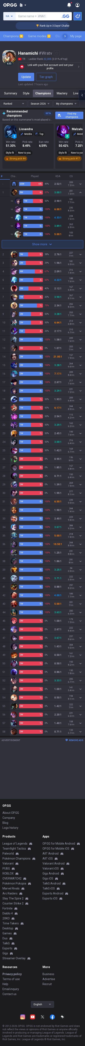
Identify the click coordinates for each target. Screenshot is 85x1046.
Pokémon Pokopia (14, 883)
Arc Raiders (10, 893)
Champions (12, 36)
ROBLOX (8, 873)
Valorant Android (53, 863)
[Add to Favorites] (57, 53)
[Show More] (23, 5)
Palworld (8, 853)
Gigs (5, 953)
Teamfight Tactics (14, 848)
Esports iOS (50, 898)
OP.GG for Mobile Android (58, 843)
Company (8, 817)
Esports (7, 948)
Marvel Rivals (11, 888)
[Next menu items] (65, 36)
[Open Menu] (77, 5)
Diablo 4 (7, 913)
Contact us (9, 994)
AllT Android (50, 853)
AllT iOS (47, 858)
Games (7, 933)
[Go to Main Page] (10, 5)
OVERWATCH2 (11, 878)
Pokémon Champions (16, 858)
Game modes (39, 36)
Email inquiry (10, 989)
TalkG (6, 943)
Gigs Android (50, 873)
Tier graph (46, 77)
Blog (5, 822)
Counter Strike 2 (13, 903)
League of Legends (14, 843)
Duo (5, 938)
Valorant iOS (50, 868)
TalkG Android (51, 883)
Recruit (47, 984)
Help (5, 984)
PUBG (6, 868)
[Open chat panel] (82, 95)
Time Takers (10, 923)
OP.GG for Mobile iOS (55, 848)
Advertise (48, 979)
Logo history (10, 827)
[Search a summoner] (65, 16)
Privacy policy (12, 974)
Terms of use (11, 979)
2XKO (6, 918)
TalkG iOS (48, 888)
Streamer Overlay (14, 958)
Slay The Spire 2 (13, 898)
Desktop (7, 928)
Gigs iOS (47, 878)
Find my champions (71, 115)
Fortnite (7, 908)
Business (48, 974)
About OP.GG (10, 812)
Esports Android (52, 893)
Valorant (8, 863)
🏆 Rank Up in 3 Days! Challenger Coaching (54, 25)
